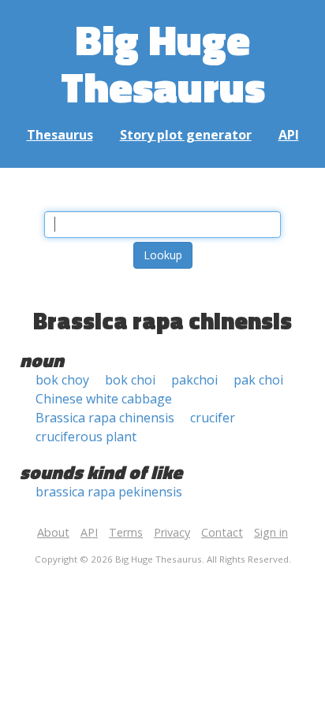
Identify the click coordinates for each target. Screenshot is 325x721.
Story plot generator (186, 134)
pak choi (258, 379)
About (53, 532)
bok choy (62, 379)
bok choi (130, 379)
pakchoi (194, 379)
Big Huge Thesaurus (163, 62)
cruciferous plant (85, 436)
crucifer (212, 417)
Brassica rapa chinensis (104, 417)
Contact (222, 532)
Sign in (271, 532)
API (288, 134)
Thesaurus (60, 134)
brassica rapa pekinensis (108, 491)
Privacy (172, 532)
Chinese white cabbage (103, 398)
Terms (126, 532)
